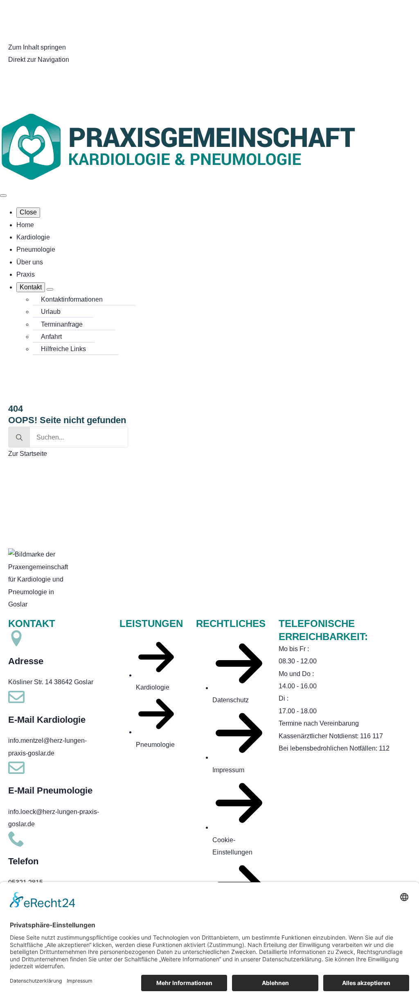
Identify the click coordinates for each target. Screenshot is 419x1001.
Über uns (29, 262)
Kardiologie (33, 237)
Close (28, 212)
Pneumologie (35, 249)
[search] (19, 437)
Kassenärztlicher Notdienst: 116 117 (331, 736)
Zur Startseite (27, 453)
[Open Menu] (3, 195)
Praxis (25, 274)
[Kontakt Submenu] (50, 289)
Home (25, 224)
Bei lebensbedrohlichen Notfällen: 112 (334, 748)
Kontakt (31, 287)
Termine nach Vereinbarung (319, 723)
